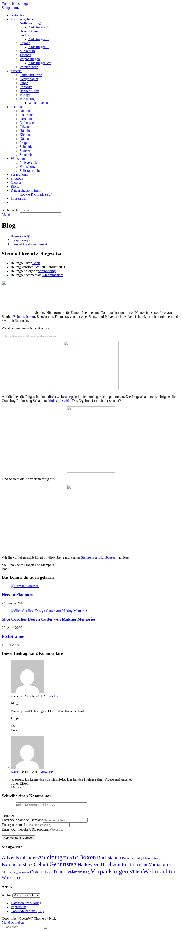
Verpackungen (109, 871)
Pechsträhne (13, 636)
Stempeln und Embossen (98, 557)
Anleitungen (53, 857)
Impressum (18, 907)
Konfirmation (134, 864)
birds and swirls (59, 401)
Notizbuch (23, 872)
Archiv (7, 895)
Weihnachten (160, 871)
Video (135, 872)
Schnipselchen (24, 316)
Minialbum (159, 864)
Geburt (41, 864)
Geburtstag (63, 864)
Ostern (37, 872)
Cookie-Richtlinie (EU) (27, 911)
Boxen (87, 857)
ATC (73, 857)
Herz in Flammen (18, 594)
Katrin (15, 772)
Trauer (59, 872)
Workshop (11, 877)
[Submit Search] (45, 928)
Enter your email (13, 825)
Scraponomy (11, 8)
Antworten (50, 696)
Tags (48, 872)
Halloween (88, 864)
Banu (36, 263)
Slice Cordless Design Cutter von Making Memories (48, 619)
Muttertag (10, 872)
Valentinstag (78, 871)
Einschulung (151, 858)
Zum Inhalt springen (16, 4)
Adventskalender (19, 857)
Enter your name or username (22, 820)
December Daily (132, 858)
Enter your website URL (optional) (26, 829)
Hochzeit (111, 864)
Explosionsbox (17, 864)
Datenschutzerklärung (26, 903)
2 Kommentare (52, 275)
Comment (9, 816)
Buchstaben (109, 857)
